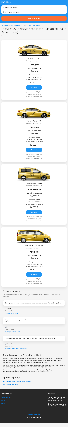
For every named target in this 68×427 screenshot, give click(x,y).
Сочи (3, 400)
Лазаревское (5, 406)
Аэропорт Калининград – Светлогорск (16, 348)
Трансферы (4, 25)
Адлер (3, 403)
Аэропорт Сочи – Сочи (11, 313)
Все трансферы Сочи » (10, 384)
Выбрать (34, 87)
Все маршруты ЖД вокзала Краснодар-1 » (17, 381)
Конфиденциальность (34, 415)
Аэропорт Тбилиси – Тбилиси (13, 331)
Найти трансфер (34, 18)
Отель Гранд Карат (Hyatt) (32, 25)
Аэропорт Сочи (6, 398)
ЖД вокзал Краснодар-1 (16, 25)
